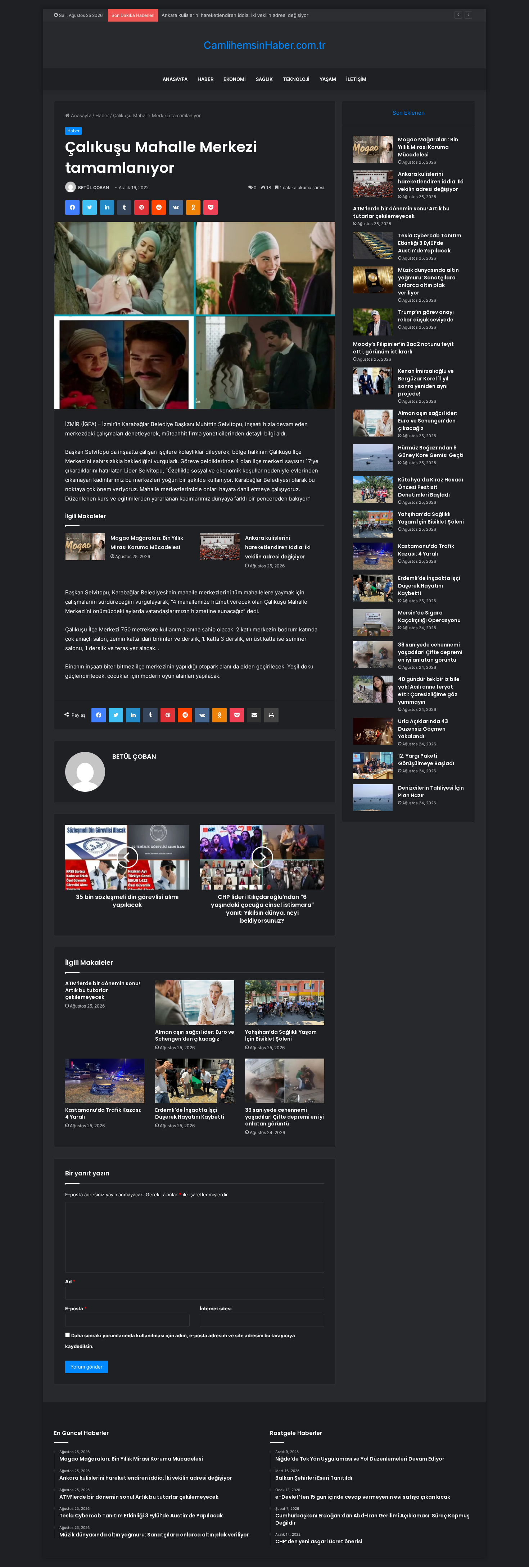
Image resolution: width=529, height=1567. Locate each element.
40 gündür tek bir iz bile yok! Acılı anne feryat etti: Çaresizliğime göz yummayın (429, 690)
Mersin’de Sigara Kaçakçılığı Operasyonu (429, 616)
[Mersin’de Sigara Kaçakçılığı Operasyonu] (373, 622)
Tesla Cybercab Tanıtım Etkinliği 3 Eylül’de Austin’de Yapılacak (429, 243)
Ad (70, 1281)
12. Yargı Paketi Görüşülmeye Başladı (426, 759)
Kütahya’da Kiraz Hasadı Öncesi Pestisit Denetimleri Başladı (430, 487)
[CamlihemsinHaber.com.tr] (264, 45)
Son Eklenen (409, 112)
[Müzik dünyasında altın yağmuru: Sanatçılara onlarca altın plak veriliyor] (373, 279)
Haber (205, 79)
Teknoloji (296, 79)
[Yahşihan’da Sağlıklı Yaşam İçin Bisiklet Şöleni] (284, 1002)
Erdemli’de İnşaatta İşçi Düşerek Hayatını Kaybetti (189, 1113)
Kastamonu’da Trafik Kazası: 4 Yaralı (103, 1113)
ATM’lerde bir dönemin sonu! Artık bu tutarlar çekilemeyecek (229, 15)
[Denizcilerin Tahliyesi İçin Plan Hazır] (373, 797)
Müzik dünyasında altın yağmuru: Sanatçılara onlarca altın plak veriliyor (428, 281)
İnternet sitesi (216, 1308)
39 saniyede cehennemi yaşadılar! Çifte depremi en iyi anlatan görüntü (284, 1116)
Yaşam (328, 79)
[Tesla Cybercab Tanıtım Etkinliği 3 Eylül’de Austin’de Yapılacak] (373, 245)
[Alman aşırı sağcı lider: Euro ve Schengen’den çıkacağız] (194, 1002)
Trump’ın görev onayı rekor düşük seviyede (426, 316)
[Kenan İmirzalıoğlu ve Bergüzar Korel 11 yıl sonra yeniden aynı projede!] (373, 380)
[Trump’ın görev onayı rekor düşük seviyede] (373, 322)
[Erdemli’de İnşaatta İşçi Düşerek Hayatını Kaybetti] (194, 1081)
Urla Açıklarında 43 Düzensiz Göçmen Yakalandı (423, 729)
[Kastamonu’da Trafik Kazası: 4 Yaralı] (104, 1081)
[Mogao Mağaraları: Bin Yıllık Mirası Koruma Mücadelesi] (85, 546)
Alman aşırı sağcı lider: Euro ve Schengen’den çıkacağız (194, 1035)
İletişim (356, 79)
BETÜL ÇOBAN (93, 187)
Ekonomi (234, 79)
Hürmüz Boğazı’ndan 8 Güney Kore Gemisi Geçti (431, 451)
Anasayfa (175, 79)
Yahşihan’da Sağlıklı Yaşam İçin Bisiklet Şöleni (281, 1035)
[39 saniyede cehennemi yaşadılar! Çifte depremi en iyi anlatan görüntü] (284, 1081)
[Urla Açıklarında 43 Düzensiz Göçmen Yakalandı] (373, 731)
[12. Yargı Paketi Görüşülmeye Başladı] (373, 765)
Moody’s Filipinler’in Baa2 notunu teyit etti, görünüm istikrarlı (403, 348)
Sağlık (264, 79)
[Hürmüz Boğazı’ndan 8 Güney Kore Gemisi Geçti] (373, 457)
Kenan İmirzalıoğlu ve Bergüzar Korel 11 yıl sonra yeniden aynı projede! (426, 382)
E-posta (76, 1308)
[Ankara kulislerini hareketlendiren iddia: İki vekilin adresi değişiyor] (220, 546)
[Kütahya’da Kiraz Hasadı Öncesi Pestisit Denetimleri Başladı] (373, 489)
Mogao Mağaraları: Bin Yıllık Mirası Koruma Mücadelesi (428, 147)
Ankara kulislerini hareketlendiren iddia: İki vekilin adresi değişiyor (278, 547)
